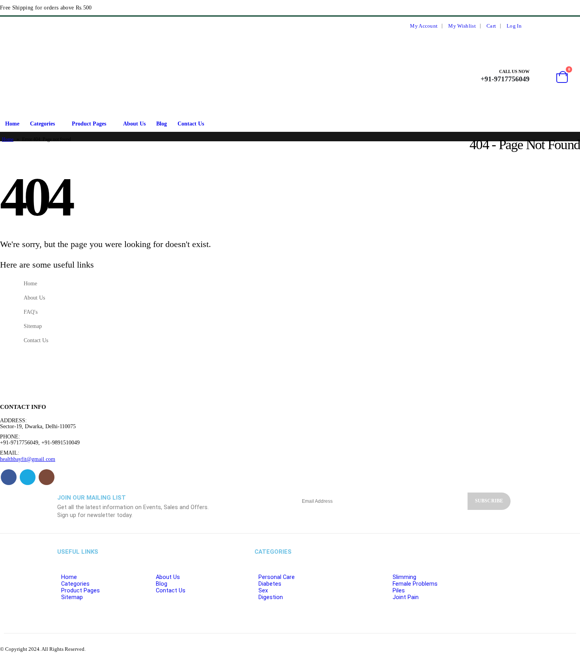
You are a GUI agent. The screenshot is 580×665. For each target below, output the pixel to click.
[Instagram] (572, 26)
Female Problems (415, 584)
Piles (399, 590)
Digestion (270, 597)
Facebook (9, 477)
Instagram (46, 477)
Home (12, 124)
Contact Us (191, 124)
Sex (263, 590)
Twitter (28, 477)
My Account (424, 26)
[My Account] (540, 75)
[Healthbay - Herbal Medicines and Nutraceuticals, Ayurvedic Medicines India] (20, 75)
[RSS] (557, 26)
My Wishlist (461, 26)
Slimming (404, 577)
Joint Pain (406, 597)
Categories (42, 124)
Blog (161, 124)
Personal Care (276, 577)
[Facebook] (543, 26)
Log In (514, 26)
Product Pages (89, 124)
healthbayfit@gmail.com (27, 459)
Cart (491, 26)
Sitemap (33, 326)
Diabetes (269, 584)
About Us (134, 124)
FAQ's (30, 312)
